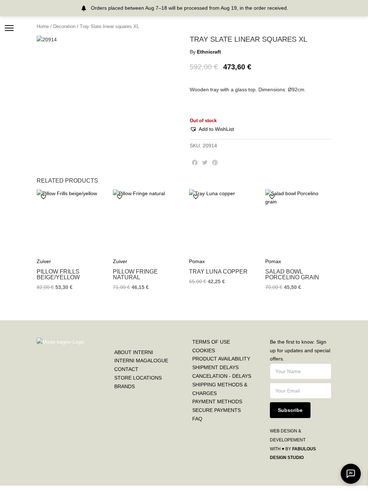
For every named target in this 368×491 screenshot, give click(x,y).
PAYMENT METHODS (217, 401)
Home (43, 26)
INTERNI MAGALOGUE (141, 360)
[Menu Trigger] (9, 28)
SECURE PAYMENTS (216, 410)
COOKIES (203, 350)
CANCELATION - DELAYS (221, 376)
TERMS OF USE (211, 342)
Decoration (64, 26)
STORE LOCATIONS (138, 378)
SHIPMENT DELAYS (215, 367)
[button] (212, 129)
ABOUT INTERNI (133, 352)
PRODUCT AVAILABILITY (221, 359)
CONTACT (126, 369)
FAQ (197, 419)
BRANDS (124, 386)
